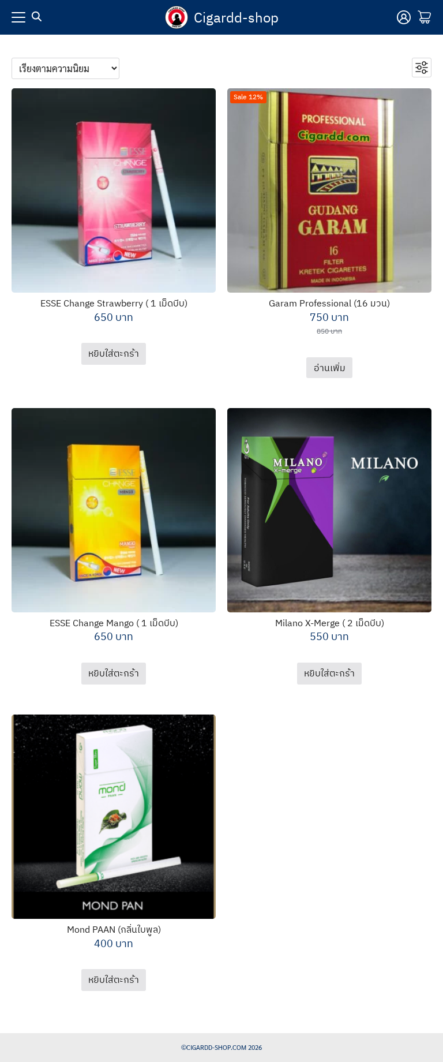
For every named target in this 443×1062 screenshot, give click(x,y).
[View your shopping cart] (424, 17)
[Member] (404, 17)
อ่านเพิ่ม (330, 367)
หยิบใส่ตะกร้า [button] (113, 353)
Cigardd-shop (236, 17)
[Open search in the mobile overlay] (37, 17)
